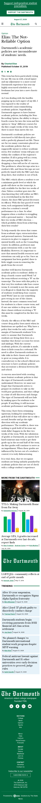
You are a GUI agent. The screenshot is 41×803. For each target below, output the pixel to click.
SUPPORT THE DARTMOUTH (20, 12)
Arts (20, 727)
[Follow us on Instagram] (23, 706)
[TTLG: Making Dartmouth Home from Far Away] (20, 491)
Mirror (20, 734)
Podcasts (20, 743)
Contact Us (20, 767)
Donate (20, 749)
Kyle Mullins (33, 545)
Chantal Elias (10, 63)
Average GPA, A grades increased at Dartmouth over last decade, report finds (19, 539)
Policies (20, 758)
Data (20, 736)
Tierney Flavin (9, 614)
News (21, 720)
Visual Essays (20, 740)
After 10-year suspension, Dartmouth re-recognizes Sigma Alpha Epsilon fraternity (20, 595)
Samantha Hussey (10, 510)
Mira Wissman (9, 602)
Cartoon (20, 738)
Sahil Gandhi (9, 672)
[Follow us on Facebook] (17, 706)
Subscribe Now (19, 775)
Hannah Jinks (8, 580)
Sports (20, 725)
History (20, 751)
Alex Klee (7, 650)
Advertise (20, 764)
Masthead (20, 754)
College (20, 718)
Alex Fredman (8, 545)
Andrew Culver (20, 545)
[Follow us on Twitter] (11, 706)
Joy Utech (8, 632)
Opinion (4, 33)
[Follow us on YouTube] (29, 706)
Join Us (20, 756)
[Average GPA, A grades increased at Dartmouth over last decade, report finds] (20, 523)
